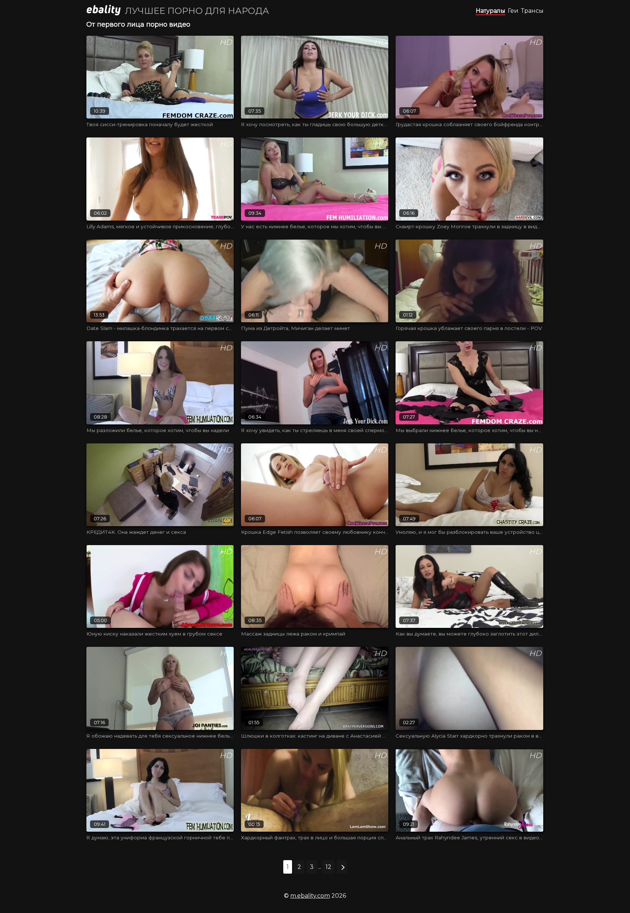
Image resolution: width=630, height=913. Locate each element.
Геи (513, 10)
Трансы (532, 10)
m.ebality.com (310, 895)
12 (328, 866)
